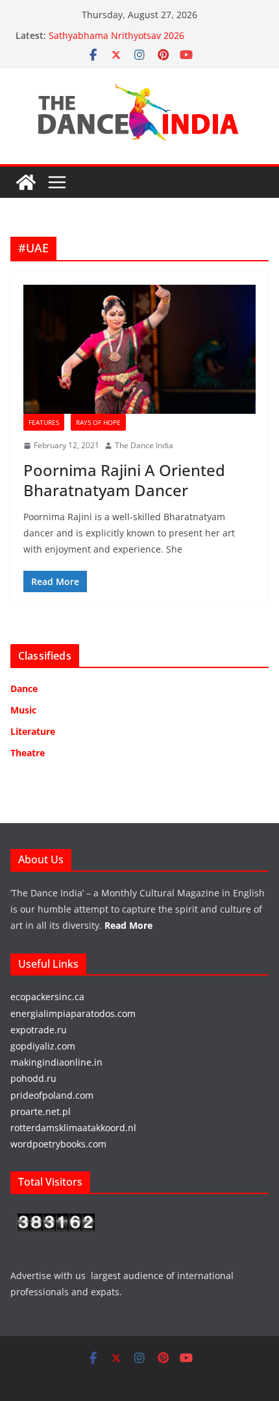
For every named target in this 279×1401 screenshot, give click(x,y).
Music (23, 710)
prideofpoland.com (51, 1095)
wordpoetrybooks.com (58, 1144)
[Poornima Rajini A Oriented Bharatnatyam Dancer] (139, 349)
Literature (32, 731)
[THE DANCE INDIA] (26, 182)
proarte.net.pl (40, 1111)
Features (44, 422)
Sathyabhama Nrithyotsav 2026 (116, 35)
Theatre (27, 753)
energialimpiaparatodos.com (73, 1013)
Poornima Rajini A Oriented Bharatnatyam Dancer (124, 480)
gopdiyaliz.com (42, 1046)
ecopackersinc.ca (47, 996)
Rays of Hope (98, 422)
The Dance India (144, 445)
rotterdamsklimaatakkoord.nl (73, 1127)
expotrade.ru (38, 1030)
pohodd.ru (33, 1078)
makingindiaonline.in (56, 1062)
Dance (24, 688)
